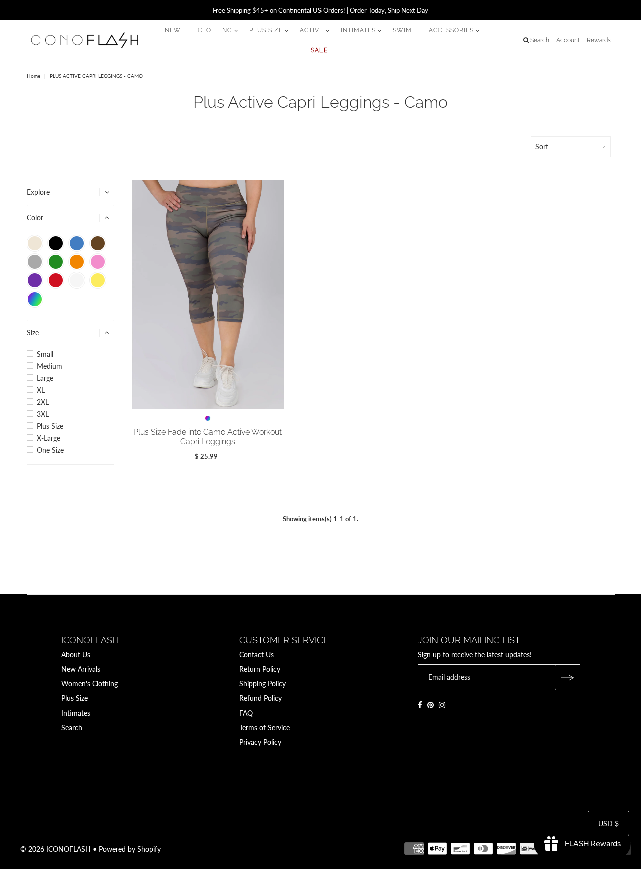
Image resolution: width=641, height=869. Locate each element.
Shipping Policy (262, 683)
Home (33, 76)
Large (45, 378)
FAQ (246, 713)
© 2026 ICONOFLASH (55, 849)
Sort (541, 146)
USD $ (608, 823)
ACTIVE (312, 30)
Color (35, 217)
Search (71, 727)
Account (568, 40)
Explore (38, 192)
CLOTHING (215, 30)
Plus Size (50, 426)
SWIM (402, 30)
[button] (35, 243)
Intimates (75, 713)
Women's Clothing (89, 683)
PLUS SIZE (266, 30)
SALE (319, 50)
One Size (50, 450)
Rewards (599, 40)
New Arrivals (80, 669)
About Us (75, 654)
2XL (43, 402)
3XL (43, 414)
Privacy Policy (260, 742)
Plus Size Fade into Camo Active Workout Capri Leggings (207, 436)
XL (41, 390)
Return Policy (259, 669)
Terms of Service (264, 727)
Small (45, 354)
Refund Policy (260, 698)
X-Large (48, 438)
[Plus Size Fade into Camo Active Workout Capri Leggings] (208, 294)
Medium (49, 366)
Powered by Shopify (130, 849)
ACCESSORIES (451, 30)
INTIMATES (358, 30)
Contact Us (256, 654)
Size (33, 332)
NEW (173, 30)
